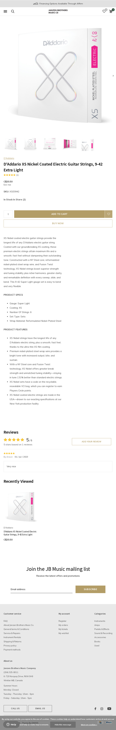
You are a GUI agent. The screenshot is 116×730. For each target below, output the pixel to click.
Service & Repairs (12, 633)
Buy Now (58, 223)
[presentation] (113, 76)
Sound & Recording (103, 633)
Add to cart (59, 214)
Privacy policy (10, 645)
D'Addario (9, 158)
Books (97, 641)
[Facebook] (95, 708)
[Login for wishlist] (108, 214)
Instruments (99, 621)
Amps (97, 625)
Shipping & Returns (12, 641)
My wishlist (64, 633)
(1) (17, 175)
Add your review (91, 441)
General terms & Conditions (16, 629)
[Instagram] (101, 708)
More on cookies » (89, 725)
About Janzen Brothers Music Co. (19, 625)
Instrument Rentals (12, 637)
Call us (15, 708)
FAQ (6, 621)
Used (96, 645)
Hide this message (63, 725)
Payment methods (12, 649)
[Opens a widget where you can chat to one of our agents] (11, 724)
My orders (63, 625)
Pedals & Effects (101, 629)
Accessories (100, 637)
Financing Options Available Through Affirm (61, 3)
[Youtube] (109, 708)
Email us (40, 708)
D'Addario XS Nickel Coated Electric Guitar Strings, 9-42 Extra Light (20, 533)
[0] (110, 11)
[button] (6, 11)
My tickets (63, 629)
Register (62, 621)
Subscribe (90, 589)
